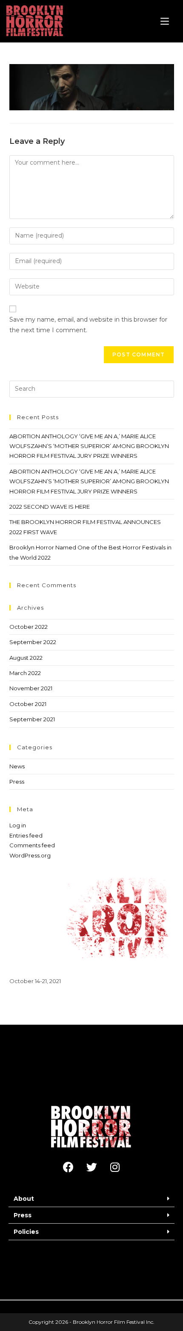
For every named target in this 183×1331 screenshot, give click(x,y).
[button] (91, 1199)
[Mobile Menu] (164, 21)
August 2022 (26, 657)
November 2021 (30, 688)
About (24, 1198)
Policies (26, 1232)
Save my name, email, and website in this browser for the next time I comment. (88, 325)
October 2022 (28, 626)
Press (16, 781)
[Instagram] (115, 1167)
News (17, 766)
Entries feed (26, 835)
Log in (17, 825)
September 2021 (32, 719)
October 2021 (27, 704)
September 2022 (32, 642)
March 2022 (25, 673)
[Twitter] (91, 1167)
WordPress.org (30, 855)
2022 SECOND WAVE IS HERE (49, 506)
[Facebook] (68, 1167)
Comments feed (32, 845)
